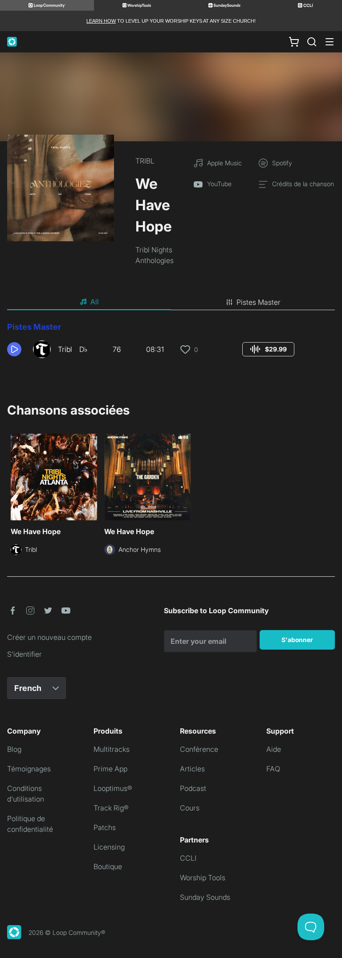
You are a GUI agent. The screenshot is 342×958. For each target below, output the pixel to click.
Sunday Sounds (205, 897)
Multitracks (112, 749)
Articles (192, 768)
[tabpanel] (171, 343)
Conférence (199, 749)
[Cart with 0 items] (294, 41)
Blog (14, 749)
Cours (190, 807)
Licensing (109, 846)
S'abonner (297, 639)
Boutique (108, 866)
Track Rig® (111, 807)
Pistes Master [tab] (258, 302)
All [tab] (94, 301)
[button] (16, 349)
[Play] (14, 349)
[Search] (311, 41)
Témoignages (29, 768)
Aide (273, 749)
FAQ (273, 768)
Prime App (110, 768)
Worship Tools (202, 877)
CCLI (188, 858)
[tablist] (171, 302)
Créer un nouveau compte (49, 637)
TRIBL (145, 160)
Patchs (105, 827)
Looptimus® (113, 788)
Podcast (193, 788)
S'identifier (24, 654)
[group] (268, 349)
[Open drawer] (329, 41)
